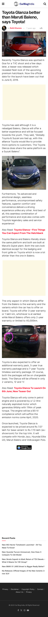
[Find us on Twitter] (21, 610)
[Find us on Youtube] (28, 610)
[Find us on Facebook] (18, 610)
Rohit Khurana (16, 28)
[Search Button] (45, 4)
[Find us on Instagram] (24, 610)
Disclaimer (15, 589)
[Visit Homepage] (24, 4)
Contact (40, 589)
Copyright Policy (28, 589)
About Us (19, 592)
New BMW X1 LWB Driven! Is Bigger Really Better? (23, 566)
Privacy (5, 589)
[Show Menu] (3, 4)
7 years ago (31, 28)
